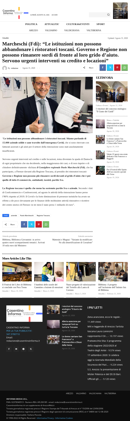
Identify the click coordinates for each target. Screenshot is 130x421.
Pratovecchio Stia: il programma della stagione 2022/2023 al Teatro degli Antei (104, 345)
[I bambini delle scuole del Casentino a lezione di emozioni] (49, 272)
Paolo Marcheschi (27, 215)
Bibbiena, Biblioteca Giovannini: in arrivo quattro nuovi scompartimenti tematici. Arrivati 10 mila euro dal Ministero (23, 242)
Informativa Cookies (64, 418)
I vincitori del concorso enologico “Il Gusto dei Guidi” (120, 13)
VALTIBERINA (110, 393)
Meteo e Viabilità (113, 120)
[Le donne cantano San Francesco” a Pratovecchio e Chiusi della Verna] (100, 139)
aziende (14, 215)
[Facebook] (103, 67)
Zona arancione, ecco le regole (104, 316)
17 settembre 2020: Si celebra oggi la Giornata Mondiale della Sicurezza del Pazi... (104, 360)
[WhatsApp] (124, 67)
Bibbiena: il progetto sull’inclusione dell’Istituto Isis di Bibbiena (112, 287)
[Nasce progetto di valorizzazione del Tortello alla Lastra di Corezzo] (81, 272)
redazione (14, 68)
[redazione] (5, 68)
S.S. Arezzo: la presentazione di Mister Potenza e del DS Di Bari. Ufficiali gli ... (104, 374)
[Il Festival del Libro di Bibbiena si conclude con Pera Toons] (17, 272)
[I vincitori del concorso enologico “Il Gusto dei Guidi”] (112, 91)
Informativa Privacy (45, 418)
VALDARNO (81, 393)
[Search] (108, 14)
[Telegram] (23, 349)
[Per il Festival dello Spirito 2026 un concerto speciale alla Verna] (100, 170)
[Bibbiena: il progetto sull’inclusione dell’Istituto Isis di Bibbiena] (113, 272)
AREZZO (69, 393)
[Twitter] (110, 67)
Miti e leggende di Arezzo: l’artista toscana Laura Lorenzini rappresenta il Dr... (106, 331)
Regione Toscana (43, 215)
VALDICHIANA (95, 393)
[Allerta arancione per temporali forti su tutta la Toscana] (100, 123)
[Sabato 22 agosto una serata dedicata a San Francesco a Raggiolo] (100, 154)
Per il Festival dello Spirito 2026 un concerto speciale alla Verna (117, 172)
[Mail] (16, 349)
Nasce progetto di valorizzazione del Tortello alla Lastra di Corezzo (80, 287)
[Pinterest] (117, 67)
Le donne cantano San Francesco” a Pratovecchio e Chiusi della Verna (117, 141)
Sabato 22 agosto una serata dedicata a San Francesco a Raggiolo (117, 156)
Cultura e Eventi (102, 105)
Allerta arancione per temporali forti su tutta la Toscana (116, 125)
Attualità (5, 38)
